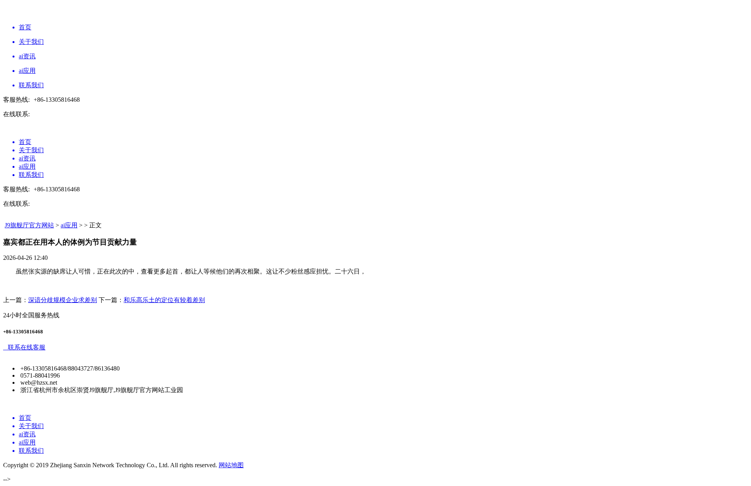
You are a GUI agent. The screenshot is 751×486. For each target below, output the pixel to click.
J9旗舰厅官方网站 (29, 225)
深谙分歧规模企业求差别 (62, 300)
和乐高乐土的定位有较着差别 (164, 300)
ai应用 (69, 225)
